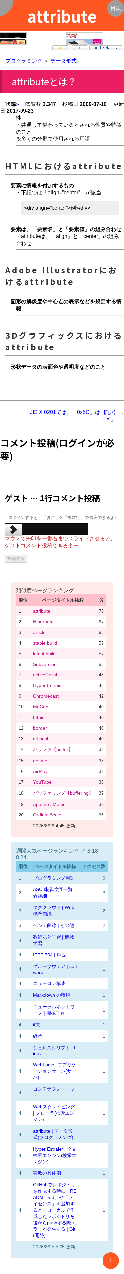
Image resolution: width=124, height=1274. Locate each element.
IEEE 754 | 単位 (49, 954)
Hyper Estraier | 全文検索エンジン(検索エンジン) (54, 1155)
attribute (41, 611)
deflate (40, 760)
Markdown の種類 (51, 995)
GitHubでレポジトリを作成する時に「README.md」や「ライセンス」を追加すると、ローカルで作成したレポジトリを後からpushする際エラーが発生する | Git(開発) (54, 1210)
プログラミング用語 (54, 878)
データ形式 (63, 61)
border (40, 728)
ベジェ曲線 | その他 (53, 925)
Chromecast (46, 696)
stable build (45, 643)
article (39, 632)
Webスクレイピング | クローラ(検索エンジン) (54, 1113)
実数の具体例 (47, 1173)
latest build (44, 653)
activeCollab (46, 674)
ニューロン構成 (49, 983)
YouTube (42, 782)
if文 (36, 1024)
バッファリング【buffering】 (63, 793)
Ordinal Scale (47, 814)
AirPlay (40, 771)
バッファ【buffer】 (53, 749)
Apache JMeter (49, 804)
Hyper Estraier (48, 685)
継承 (37, 1036)
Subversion (45, 664)
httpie (39, 717)
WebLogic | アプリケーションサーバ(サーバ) (54, 1071)
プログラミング (23, 61)
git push (41, 738)
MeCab (40, 706)
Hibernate (43, 621)
